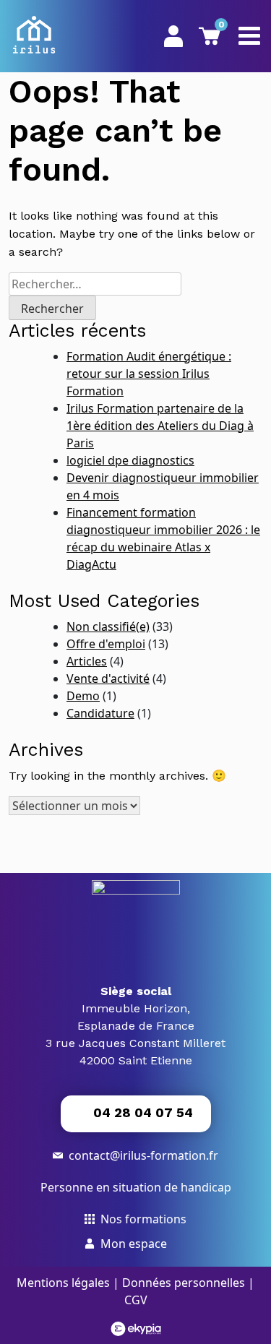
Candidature (100, 713)
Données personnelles (183, 1283)
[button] (136, 1113)
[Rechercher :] (95, 284)
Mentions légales (63, 1283)
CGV (135, 1300)
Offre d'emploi (105, 644)
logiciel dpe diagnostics (130, 460)
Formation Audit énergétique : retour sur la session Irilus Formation (148, 373)
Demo (83, 696)
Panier (219, 26)
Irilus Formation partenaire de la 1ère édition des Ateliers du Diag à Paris (160, 425)
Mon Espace (173, 35)
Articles (86, 661)
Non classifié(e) (108, 626)
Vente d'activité (108, 678)
